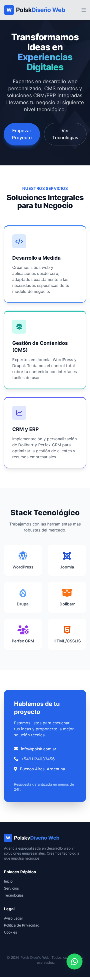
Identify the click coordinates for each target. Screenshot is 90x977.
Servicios (11, 888)
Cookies (10, 932)
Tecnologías (14, 895)
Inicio (8, 881)
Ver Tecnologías (65, 134)
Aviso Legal (13, 918)
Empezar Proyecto (22, 134)
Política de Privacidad (22, 925)
